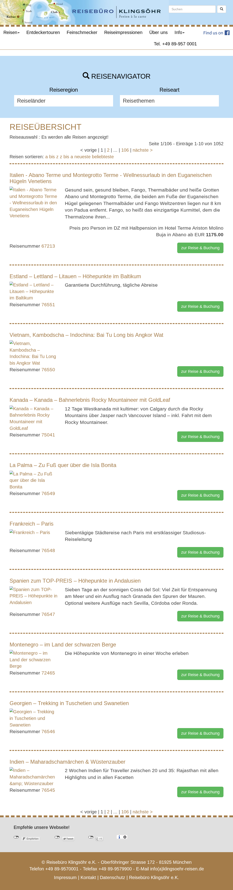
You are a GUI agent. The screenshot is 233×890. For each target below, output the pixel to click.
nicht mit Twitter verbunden (57, 837)
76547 (48, 614)
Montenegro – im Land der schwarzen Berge (63, 644)
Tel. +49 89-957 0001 (175, 43)
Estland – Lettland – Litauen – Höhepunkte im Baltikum (75, 276)
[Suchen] (221, 9)
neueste (82, 156)
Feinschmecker (82, 32)
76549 (48, 493)
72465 (48, 672)
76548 (48, 550)
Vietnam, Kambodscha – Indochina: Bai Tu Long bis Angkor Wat (86, 335)
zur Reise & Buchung (200, 248)
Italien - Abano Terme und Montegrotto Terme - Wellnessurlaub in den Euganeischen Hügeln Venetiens (111, 178)
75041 (48, 434)
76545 (48, 790)
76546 (48, 731)
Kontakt (88, 877)
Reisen (10, 32)
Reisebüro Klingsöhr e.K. (154, 877)
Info (178, 32)
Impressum (65, 877)
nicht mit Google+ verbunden (91, 837)
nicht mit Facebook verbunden (16, 837)
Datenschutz (112, 877)
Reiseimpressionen (123, 32)
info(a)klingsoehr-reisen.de (177, 868)
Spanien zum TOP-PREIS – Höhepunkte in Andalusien (75, 581)
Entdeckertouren (43, 32)
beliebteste (103, 156)
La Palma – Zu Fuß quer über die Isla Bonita (63, 465)
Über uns (158, 32)
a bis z (51, 156)
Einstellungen (125, 837)
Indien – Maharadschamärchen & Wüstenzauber (67, 762)
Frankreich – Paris (31, 524)
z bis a (66, 156)
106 (125, 150)
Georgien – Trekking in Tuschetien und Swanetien (69, 703)
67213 (48, 246)
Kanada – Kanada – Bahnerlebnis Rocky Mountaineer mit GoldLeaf (90, 400)
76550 (48, 369)
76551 (48, 304)
